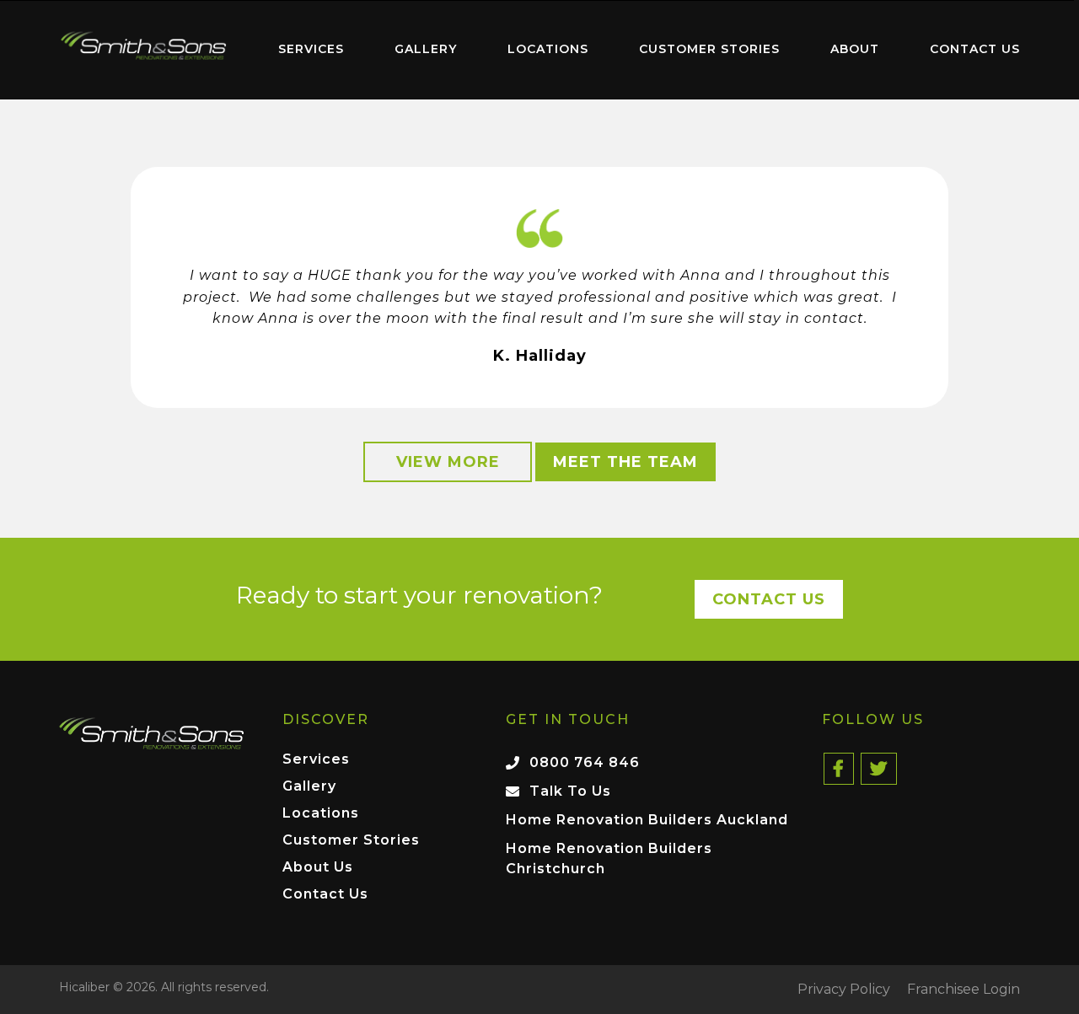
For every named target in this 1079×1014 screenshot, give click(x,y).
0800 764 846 (584, 762)
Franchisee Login (963, 989)
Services (311, 48)
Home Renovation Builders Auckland (647, 820)
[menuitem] (143, 50)
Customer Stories (709, 48)
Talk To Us (570, 791)
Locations (547, 48)
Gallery (426, 48)
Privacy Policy (843, 989)
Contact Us (975, 48)
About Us (317, 868)
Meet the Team (625, 462)
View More (448, 462)
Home (143, 46)
